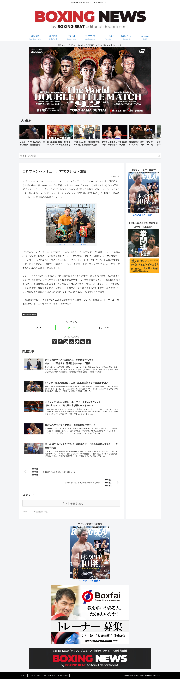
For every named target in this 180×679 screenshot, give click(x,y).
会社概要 (51, 675)
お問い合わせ (63, 675)
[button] (157, 136)
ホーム (23, 675)
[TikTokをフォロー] (77, 341)
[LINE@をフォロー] (82, 341)
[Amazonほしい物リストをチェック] (88, 341)
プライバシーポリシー (37, 675)
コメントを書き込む (71, 503)
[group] (32, 136)
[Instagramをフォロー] (65, 341)
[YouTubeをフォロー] (71, 341)
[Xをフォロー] (54, 341)
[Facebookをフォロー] (60, 341)
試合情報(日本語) (30, 314)
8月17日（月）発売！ (143, 215)
